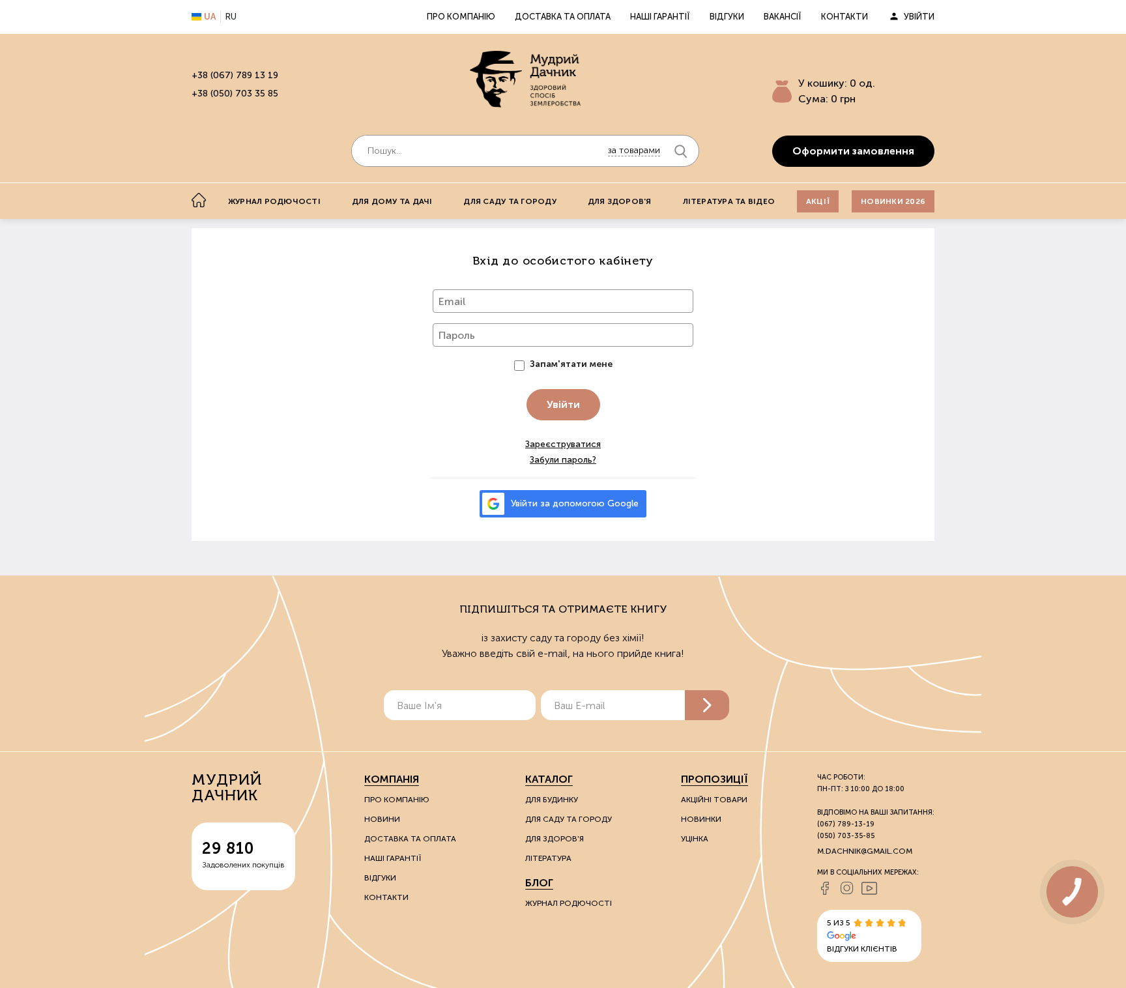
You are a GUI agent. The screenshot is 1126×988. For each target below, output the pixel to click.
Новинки (701, 819)
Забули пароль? (563, 459)
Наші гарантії (660, 17)
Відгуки (727, 17)
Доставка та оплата (563, 17)
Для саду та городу (509, 201)
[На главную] (199, 200)
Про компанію (461, 17)
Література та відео (729, 201)
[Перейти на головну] (525, 79)
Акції (818, 201)
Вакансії (782, 17)
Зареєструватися (563, 444)
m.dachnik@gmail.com (864, 851)
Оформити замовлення (853, 151)
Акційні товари (714, 799)
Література (548, 858)
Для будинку (551, 799)
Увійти (919, 17)
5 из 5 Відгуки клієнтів (862, 935)
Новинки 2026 (893, 201)
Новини (382, 819)
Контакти (844, 17)
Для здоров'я (620, 201)
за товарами (634, 150)
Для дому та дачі (392, 201)
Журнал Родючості (568, 903)
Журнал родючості (274, 201)
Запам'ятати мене (571, 364)
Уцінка (694, 838)
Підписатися (707, 705)
